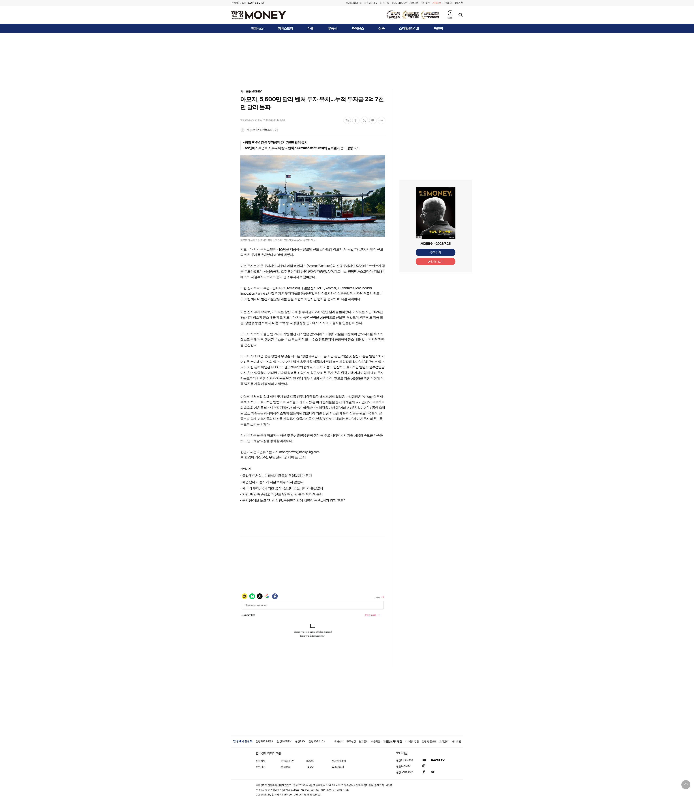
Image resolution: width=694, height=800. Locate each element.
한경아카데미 (339, 760)
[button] (450, 14)
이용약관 (375, 741)
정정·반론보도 (429, 741)
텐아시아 (260, 766)
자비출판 (425, 2)
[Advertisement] (347, 61)
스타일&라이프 (409, 28)
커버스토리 (285, 28)
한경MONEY (254, 91)
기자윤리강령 (412, 741)
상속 (381, 28)
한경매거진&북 (238, 2)
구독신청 (448, 2)
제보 (436, 2)
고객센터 (444, 741)
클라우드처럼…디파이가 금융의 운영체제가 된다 (277, 476)
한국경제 (260, 760)
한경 (353, 2)
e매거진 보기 (436, 194)
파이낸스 (358, 28)
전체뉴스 (257, 28)
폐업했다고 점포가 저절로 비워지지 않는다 (272, 482)
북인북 (438, 28)
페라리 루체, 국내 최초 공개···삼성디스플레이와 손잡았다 (282, 488)
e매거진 (459, 2)
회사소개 (339, 741)
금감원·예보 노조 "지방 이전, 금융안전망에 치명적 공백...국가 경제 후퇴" (293, 500)
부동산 (332, 28)
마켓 (310, 28)
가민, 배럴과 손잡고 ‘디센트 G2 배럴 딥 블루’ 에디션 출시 (282, 494)
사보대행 (414, 2)
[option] (413, 14)
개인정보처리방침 (392, 741)
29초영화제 (338, 766)
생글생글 (285, 766)
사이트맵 (456, 741)
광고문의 (363, 741)
